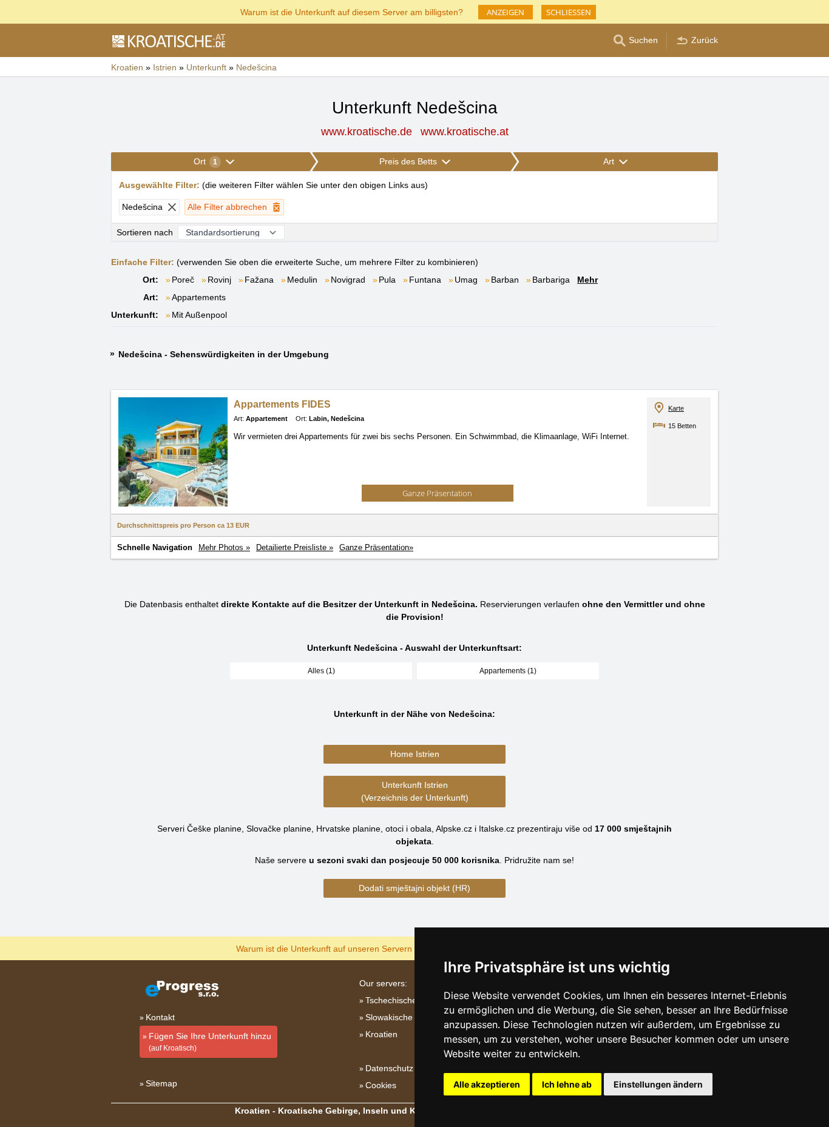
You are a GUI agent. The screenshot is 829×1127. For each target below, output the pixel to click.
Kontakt (160, 1017)
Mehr (587, 279)
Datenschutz (389, 1068)
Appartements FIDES (282, 404)
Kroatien (381, 1034)
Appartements (199, 297)
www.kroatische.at (465, 132)
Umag (466, 279)
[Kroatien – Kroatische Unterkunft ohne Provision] (168, 40)
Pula (387, 279)
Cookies (380, 1085)
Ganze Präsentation (437, 493)
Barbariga (551, 279)
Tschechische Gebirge (407, 1000)
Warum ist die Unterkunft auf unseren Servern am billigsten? (351, 948)
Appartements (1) (507, 671)
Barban (505, 279)
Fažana (259, 279)
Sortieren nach (145, 232)
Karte (676, 408)
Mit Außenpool (199, 315)
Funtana (425, 279)
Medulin (302, 279)
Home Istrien (414, 754)
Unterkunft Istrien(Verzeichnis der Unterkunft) (415, 791)
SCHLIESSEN (568, 12)
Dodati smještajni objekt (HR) (414, 888)
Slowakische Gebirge (405, 1017)
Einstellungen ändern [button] (658, 1084)
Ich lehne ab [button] (567, 1084)
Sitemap (161, 1083)
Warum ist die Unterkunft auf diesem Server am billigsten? (351, 11)
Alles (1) (321, 671)
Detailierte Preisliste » (294, 547)
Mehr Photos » (224, 547)
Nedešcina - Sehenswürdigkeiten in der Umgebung (223, 354)
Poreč (183, 279)
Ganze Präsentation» (376, 547)
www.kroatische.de (366, 132)
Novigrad (348, 279)
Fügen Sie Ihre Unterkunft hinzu (210, 1041)
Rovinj (219, 279)
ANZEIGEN (505, 12)
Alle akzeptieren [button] (486, 1084)
